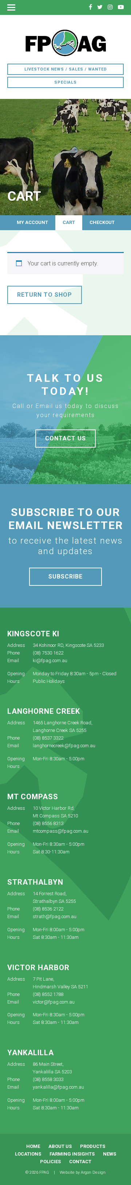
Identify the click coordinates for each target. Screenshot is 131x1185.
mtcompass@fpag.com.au (60, 831)
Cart (69, 222)
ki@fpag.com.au (50, 660)
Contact (80, 1161)
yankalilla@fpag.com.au (58, 1087)
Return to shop (44, 294)
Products (92, 1146)
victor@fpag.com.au (54, 1002)
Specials (65, 82)
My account (32, 222)
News (109, 1154)
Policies (50, 1161)
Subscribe (65, 576)
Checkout (102, 222)
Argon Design (93, 1172)
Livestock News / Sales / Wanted (65, 69)
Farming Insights (72, 1154)
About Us (60, 1146)
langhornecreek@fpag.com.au (64, 745)
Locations (28, 1154)
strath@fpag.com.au (54, 916)
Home (33, 1146)
